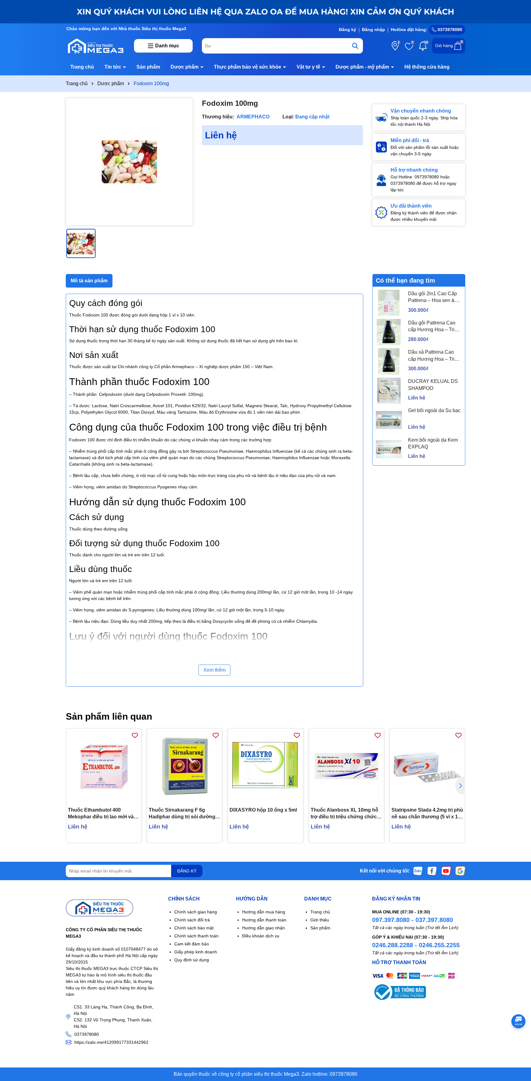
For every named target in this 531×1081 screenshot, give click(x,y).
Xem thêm (214, 670)
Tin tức (113, 67)
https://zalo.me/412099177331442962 (111, 1042)
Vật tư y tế (309, 67)
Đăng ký (347, 29)
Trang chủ (82, 67)
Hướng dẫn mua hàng (263, 911)
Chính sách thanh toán (196, 935)
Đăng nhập (373, 29)
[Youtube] (446, 870)
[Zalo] (418, 870)
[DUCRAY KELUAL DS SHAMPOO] (389, 391)
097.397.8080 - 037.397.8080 (412, 919)
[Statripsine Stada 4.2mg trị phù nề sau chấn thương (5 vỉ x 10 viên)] (427, 766)
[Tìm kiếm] (355, 46)
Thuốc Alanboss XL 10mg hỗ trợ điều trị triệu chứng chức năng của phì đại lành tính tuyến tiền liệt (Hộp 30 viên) (344, 814)
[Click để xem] (129, 162)
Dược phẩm (185, 67)
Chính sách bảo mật (194, 927)
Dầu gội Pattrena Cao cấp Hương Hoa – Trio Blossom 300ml (432, 326)
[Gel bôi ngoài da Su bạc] (389, 420)
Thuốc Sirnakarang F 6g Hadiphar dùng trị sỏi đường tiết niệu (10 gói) (182, 814)
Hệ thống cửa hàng (427, 67)
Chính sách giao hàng (195, 911)
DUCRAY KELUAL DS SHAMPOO (433, 385)
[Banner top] (265, 11)
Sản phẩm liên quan (109, 716)
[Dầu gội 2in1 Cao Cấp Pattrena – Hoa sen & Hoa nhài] (389, 303)
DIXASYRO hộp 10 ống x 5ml (263, 810)
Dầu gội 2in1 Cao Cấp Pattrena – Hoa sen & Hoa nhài (432, 297)
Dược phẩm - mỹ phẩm (363, 67)
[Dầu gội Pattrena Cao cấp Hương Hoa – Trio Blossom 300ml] (389, 332)
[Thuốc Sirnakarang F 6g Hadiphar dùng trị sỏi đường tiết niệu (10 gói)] (184, 766)
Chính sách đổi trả (192, 919)
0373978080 (449, 29)
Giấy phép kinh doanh (195, 951)
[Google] (460, 870)
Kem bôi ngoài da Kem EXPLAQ (433, 443)
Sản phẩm (148, 67)
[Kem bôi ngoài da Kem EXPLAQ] (389, 449)
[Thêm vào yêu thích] (135, 735)
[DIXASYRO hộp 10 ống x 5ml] (265, 766)
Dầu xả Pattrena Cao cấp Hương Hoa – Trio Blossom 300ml (432, 356)
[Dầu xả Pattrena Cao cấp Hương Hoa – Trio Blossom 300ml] (389, 361)
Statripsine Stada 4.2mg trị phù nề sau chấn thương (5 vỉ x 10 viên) (427, 814)
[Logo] (95, 45)
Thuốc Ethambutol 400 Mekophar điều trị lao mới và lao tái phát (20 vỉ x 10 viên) (101, 814)
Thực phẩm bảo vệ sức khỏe (248, 67)
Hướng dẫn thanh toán (264, 919)
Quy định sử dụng (191, 959)
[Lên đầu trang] (519, 1044)
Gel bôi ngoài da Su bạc (434, 410)
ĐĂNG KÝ (186, 870)
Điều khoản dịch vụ (260, 935)
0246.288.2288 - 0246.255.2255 (416, 945)
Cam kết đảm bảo (191, 943)
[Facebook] (432, 870)
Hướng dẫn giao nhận (263, 927)
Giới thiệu (319, 919)
